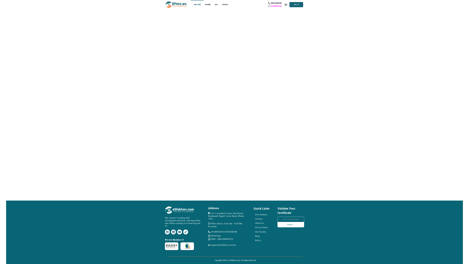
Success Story (261, 227)
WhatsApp (216, 236)
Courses (259, 219)
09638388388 (230, 232)
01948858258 (217, 232)
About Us (259, 223)
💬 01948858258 (275, 6)
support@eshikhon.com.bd (223, 245)
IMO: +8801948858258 (222, 239)
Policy (258, 240)
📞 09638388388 (275, 3)
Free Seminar (261, 214)
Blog (257, 236)
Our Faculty (260, 232)
